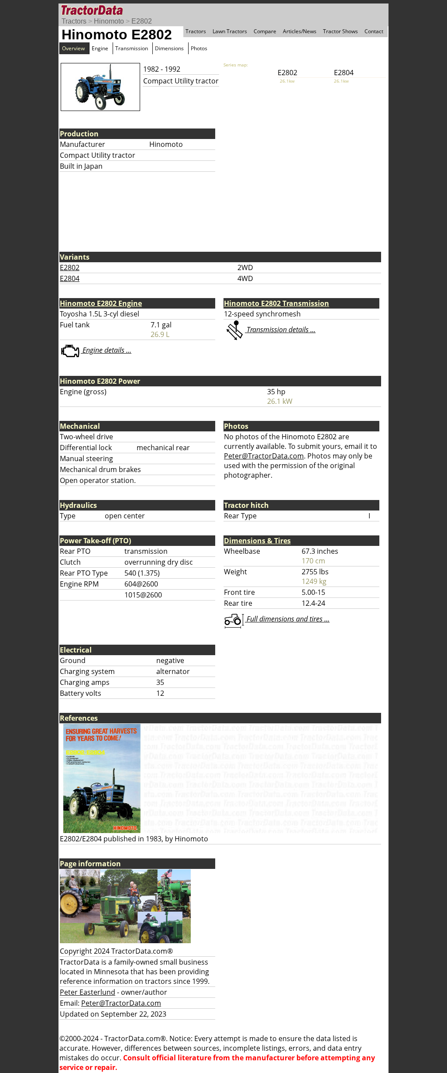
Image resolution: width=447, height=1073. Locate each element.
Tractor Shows (340, 31)
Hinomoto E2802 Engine (101, 303)
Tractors (74, 21)
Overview (73, 48)
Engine (100, 48)
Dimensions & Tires (257, 540)
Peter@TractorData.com (264, 456)
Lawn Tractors (230, 31)
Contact (373, 31)
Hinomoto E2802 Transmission (276, 303)
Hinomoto (109, 21)
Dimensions (169, 48)
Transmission (131, 48)
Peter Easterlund (87, 992)
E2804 (69, 278)
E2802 (141, 21)
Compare (265, 31)
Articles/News (299, 31)
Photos (199, 48)
